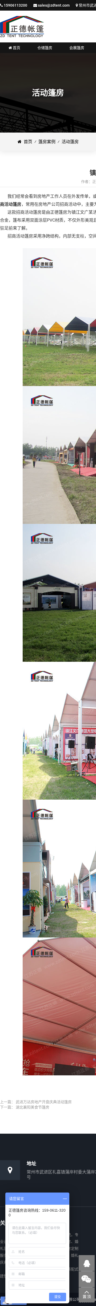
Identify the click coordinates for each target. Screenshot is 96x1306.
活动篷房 (70, 141)
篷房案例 (46, 141)
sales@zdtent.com (54, 5)
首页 (27, 141)
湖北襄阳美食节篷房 (32, 1107)
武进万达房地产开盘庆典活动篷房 (44, 1102)
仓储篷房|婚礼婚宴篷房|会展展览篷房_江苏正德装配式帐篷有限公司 (22, 26)
